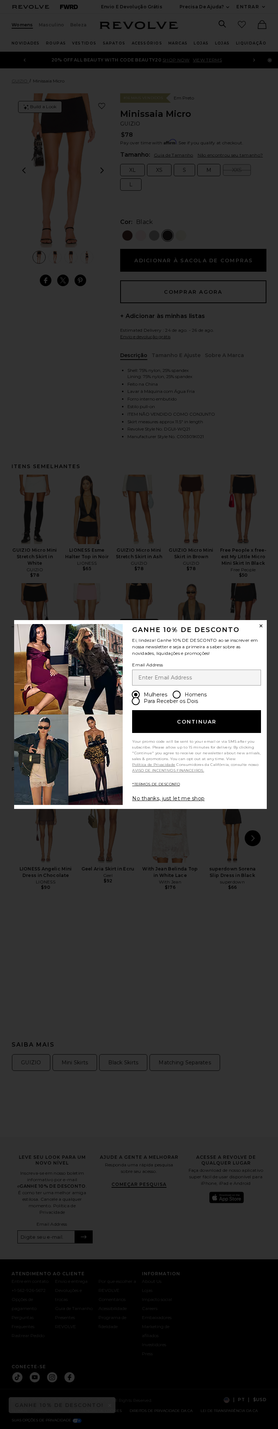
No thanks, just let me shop (168, 798)
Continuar (196, 721)
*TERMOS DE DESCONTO (156, 784)
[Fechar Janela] (261, 626)
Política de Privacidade (153, 764)
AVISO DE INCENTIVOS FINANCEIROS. (168, 770)
